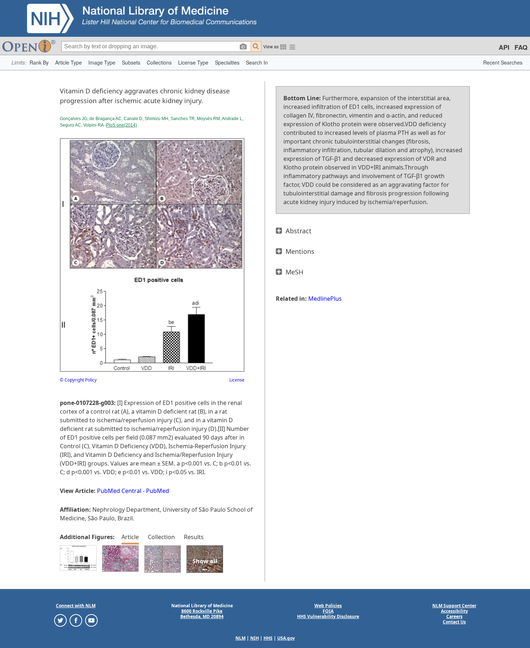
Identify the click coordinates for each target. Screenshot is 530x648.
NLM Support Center (454, 606)
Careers (454, 616)
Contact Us (454, 622)
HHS (268, 638)
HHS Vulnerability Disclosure (328, 616)
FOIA (328, 611)
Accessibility (454, 611)
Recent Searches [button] (502, 62)
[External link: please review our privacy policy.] (60, 620)
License (236, 380)
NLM (240, 638)
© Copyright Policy (78, 380)
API (504, 47)
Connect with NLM (76, 606)
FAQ (520, 47)
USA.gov (286, 638)
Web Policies (328, 606)
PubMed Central (119, 491)
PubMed (157, 491)
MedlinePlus (325, 299)
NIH (254, 638)
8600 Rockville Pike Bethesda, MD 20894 (202, 614)
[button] (39, 62)
